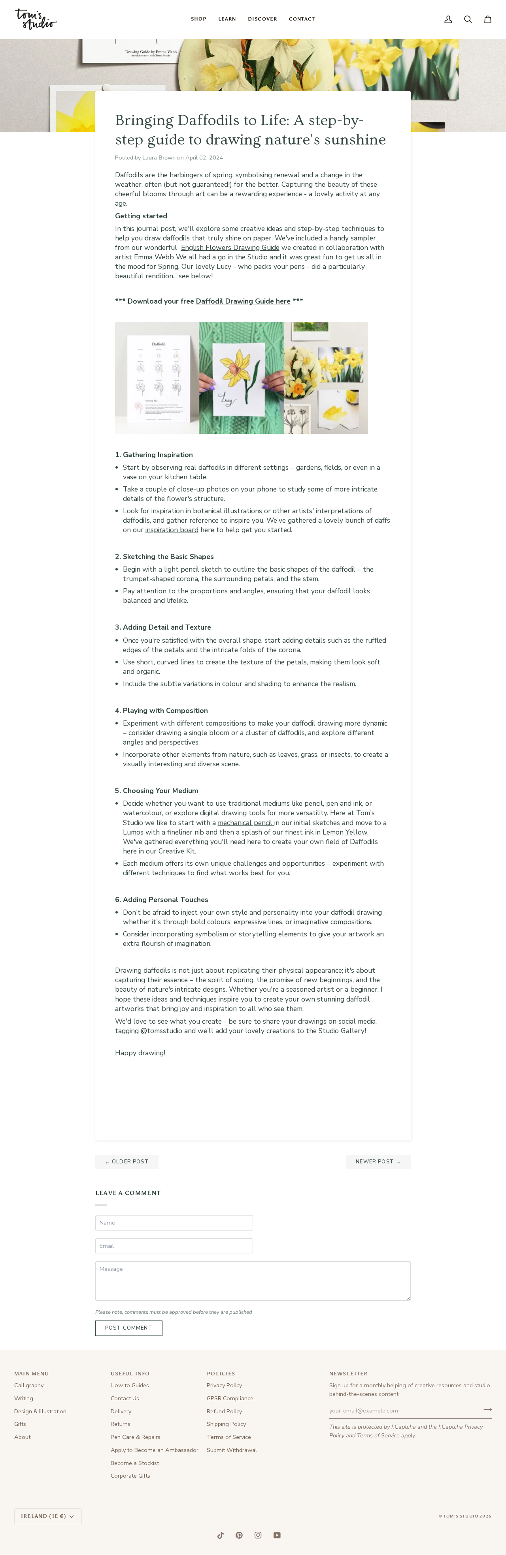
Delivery (121, 1411)
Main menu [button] (31, 1374)
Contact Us (125, 1398)
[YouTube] (277, 1535)
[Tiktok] (220, 1535)
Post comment (129, 1328)
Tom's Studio (461, 1516)
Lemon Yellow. (346, 832)
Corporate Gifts (130, 1476)
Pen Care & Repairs (135, 1437)
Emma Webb (154, 257)
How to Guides (130, 1385)
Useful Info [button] (130, 1374)
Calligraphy (28, 1385)
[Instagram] (258, 1535)
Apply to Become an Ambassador (154, 1450)
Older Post (127, 1161)
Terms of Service (378, 1435)
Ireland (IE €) (43, 1516)
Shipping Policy (226, 1424)
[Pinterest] (239, 1535)
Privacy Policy (224, 1385)
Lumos (133, 832)
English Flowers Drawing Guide (230, 247)
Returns (120, 1424)
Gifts (20, 1424)
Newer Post (378, 1161)
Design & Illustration (40, 1411)
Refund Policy (224, 1411)
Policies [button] (221, 1374)
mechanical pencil (246, 822)
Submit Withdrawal (232, 1450)
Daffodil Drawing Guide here (243, 301)
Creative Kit (177, 851)
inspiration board (171, 530)
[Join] (485, 1409)
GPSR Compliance (230, 1398)
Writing (23, 1398)
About (22, 1437)
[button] (198, 19)
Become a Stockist (135, 1463)
